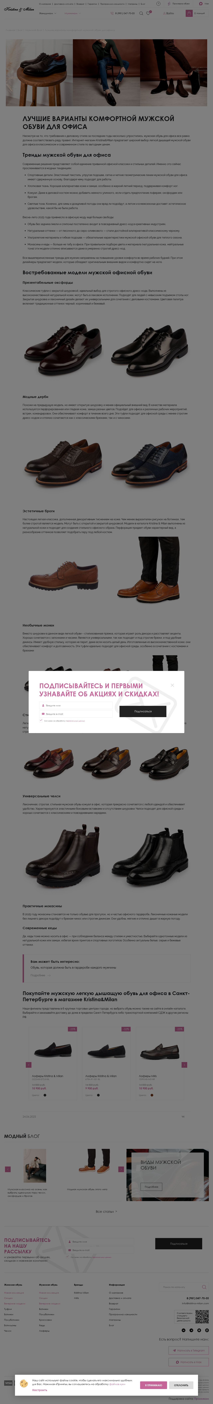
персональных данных (75, 721)
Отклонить (181, 1385)
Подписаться (143, 713)
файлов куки (117, 1384)
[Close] (172, 685)
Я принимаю (153, 1385)
